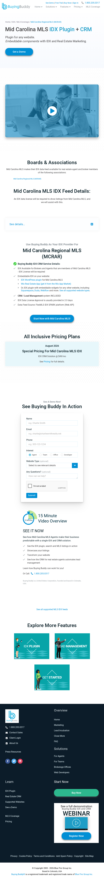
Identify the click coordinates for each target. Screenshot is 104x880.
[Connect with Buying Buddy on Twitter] (14, 761)
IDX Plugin (10, 791)
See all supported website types (74, 290)
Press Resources (13, 751)
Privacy (13, 856)
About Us (13, 743)
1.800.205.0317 (92, 2)
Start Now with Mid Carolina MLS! (51, 318)
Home (37, 6)
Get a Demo (19, 51)
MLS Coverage (93, 6)
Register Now (76, 836)
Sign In (75, 3)
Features (64, 6)
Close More (59, 736)
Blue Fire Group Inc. (84, 874)
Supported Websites (14, 802)
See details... (17, 224)
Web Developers (61, 772)
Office (55, 455)
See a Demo (11, 807)
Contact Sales (16, 732)
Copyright (78, 856)
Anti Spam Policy (64, 856)
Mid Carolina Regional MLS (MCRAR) (27, 179)
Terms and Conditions (44, 856)
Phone (29, 440)
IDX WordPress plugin (31, 280)
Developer (68, 455)
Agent (34, 455)
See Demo (50, 3)
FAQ (56, 741)
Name (29, 418)
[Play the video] (52, 110)
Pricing (77, 6)
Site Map (89, 856)
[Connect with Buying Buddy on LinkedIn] (20, 761)
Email (29, 429)
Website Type (37, 461)
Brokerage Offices (62, 767)
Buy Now (68, 3)
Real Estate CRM (13, 796)
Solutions (50, 6)
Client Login (15, 738)
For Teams (59, 761)
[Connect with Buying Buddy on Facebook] (7, 761)
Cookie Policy (25, 856)
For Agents (59, 756)
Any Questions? (38, 472)
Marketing (59, 725)
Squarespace (27, 290)
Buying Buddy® (18, 874)
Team (45, 455)
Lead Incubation (61, 730)
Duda (37, 290)
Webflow (44, 290)
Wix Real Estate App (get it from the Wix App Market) (46, 284)
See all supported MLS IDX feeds (52, 609)
